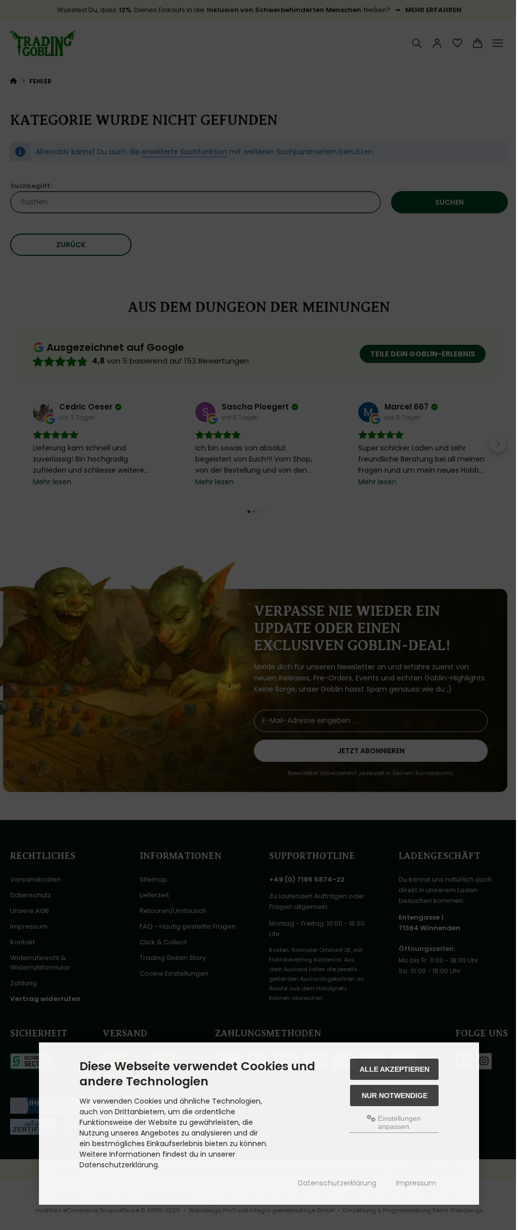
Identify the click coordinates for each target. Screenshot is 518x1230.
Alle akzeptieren (394, 1069)
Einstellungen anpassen (398, 1122)
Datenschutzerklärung (337, 1183)
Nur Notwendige (394, 1095)
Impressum (416, 1183)
